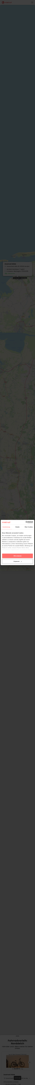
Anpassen (17, 561)
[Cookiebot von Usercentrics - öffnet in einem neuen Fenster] (25, 522)
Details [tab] (17, 527)
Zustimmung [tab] (6, 527)
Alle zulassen (17, 555)
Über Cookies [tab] (29, 527)
